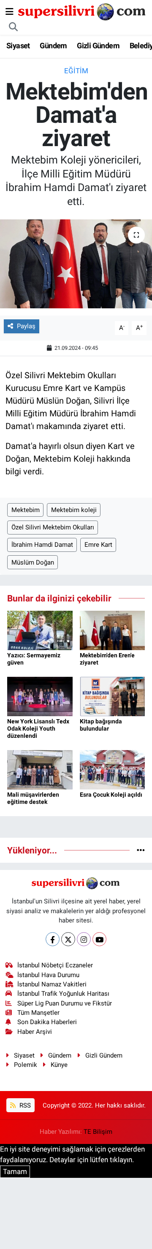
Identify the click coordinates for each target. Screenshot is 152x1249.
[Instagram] (84, 939)
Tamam (15, 1171)
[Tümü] (141, 850)
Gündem (53, 45)
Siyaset (18, 45)
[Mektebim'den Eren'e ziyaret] (112, 630)
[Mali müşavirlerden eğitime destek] (40, 769)
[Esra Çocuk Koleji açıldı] (112, 769)
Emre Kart (98, 544)
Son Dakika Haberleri (47, 1022)
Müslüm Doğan (32, 562)
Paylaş (26, 326)
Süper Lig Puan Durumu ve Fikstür (64, 1003)
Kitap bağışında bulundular (101, 725)
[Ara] (13, 27)
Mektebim (25, 510)
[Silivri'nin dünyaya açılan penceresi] (82, 11)
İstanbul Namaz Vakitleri (52, 984)
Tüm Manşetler (38, 1012)
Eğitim (76, 70)
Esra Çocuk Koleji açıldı (111, 794)
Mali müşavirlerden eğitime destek (33, 798)
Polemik (25, 1065)
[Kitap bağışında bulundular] (112, 696)
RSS (24, 1105)
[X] (68, 939)
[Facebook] (53, 939)
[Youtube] (99, 939)
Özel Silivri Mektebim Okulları (52, 527)
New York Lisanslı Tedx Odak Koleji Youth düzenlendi (38, 728)
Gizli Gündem (98, 45)
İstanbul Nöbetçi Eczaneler (55, 965)
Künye (59, 1065)
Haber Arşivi (34, 1032)
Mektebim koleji (74, 510)
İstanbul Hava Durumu (48, 975)
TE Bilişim (98, 1131)
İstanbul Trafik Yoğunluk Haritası (63, 993)
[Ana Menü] (9, 11)
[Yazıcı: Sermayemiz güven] (40, 630)
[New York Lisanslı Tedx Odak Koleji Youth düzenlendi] (40, 696)
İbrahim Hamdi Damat (42, 544)
